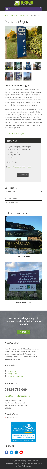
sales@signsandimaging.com (19, 167)
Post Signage (14, 15)
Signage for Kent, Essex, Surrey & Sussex (21, 463)
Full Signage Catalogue (15, 376)
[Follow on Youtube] (21, 452)
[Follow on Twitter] (11, 452)
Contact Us (23, 332)
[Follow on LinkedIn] (16, 452)
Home (7, 15)
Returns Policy (12, 371)
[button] (11, 9)
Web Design (26, 466)
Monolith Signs (24, 15)
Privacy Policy (12, 374)
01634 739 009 (12, 162)
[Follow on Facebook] (6, 452)
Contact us (22, 175)
